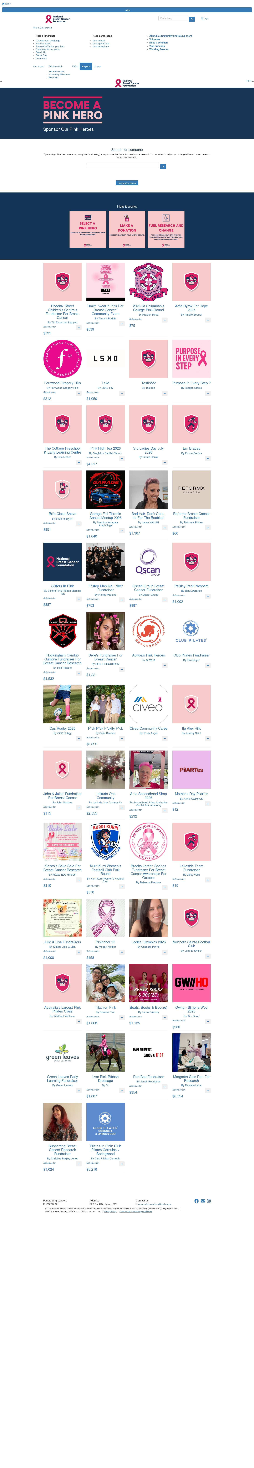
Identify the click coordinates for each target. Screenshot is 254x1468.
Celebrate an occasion (47, 49)
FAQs (74, 66)
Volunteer (154, 39)
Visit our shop (157, 46)
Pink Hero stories (56, 71)
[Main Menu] (1, 81)
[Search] (192, 19)
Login (127, 9)
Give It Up (41, 52)
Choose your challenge (48, 40)
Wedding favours (158, 49)
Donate (98, 66)
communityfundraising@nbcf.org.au (154, 1203)
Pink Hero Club (55, 66)
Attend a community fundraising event (170, 35)
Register (86, 66)
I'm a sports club (101, 43)
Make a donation (158, 42)
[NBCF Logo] (60, 1189)
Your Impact (38, 66)
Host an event (43, 43)
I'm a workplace (101, 46)
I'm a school (99, 40)
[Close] (253, 81)
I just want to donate (127, 182)
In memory (41, 58)
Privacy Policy (110, 1211)
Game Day (41, 55)
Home (8, 3)
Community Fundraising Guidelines (136, 1211)
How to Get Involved (42, 27)
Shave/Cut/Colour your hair (50, 46)
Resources (54, 77)
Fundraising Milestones (59, 74)
